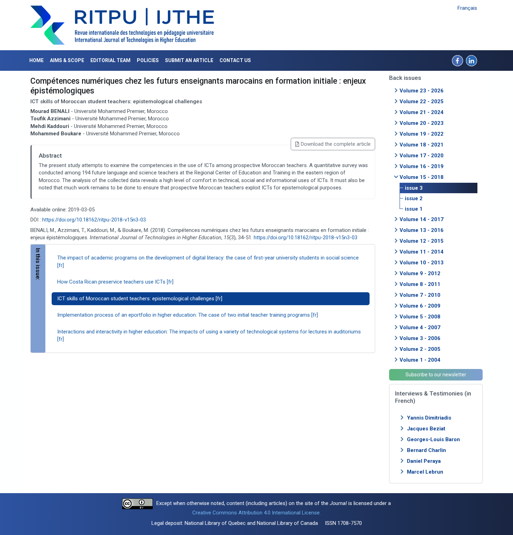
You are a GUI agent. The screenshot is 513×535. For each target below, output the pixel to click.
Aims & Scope (67, 60)
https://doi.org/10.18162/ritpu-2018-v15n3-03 (94, 220)
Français (467, 8)
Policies (148, 60)
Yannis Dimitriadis (429, 418)
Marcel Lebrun (425, 472)
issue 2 (414, 198)
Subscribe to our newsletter (436, 374)
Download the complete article (336, 144)
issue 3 (414, 188)
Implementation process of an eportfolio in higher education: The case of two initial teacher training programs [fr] (187, 315)
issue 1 (414, 209)
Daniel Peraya (424, 461)
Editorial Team (110, 60)
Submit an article (189, 60)
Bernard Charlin (426, 450)
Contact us (235, 60)
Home (36, 60)
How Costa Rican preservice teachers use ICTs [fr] (115, 282)
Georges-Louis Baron (433, 439)
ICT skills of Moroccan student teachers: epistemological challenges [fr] (139, 298)
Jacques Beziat (426, 428)
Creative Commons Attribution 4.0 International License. (256, 513)
